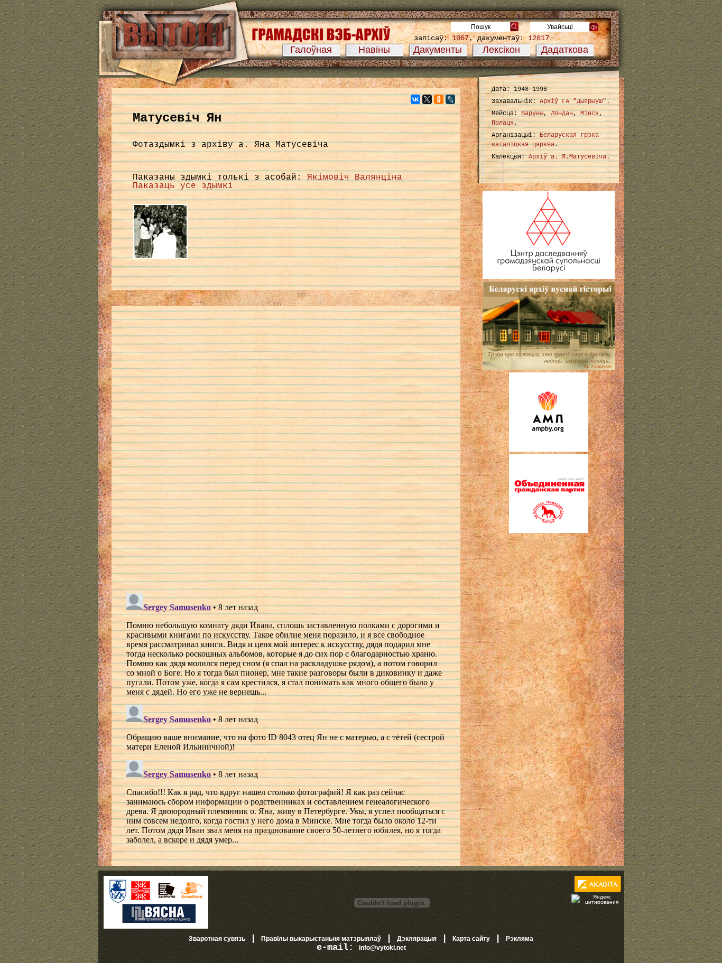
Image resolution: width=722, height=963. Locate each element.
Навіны (374, 49)
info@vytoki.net (382, 947)
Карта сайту (471, 938)
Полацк (503, 123)
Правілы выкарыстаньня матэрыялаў (321, 938)
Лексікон (501, 49)
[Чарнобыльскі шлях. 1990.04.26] (160, 259)
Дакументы (437, 49)
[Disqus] (286, 448)
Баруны (532, 113)
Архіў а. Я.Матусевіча (567, 157)
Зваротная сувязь (217, 938)
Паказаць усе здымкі (183, 186)
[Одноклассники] (438, 99)
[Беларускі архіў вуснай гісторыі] (549, 368)
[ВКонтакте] (415, 99)
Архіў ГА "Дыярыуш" (573, 101)
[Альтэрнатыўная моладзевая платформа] (548, 449)
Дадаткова (564, 49)
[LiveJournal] (450, 99)
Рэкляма (519, 938)
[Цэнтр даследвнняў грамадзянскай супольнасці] (549, 277)
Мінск (589, 113)
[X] (427, 99)
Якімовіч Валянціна (354, 177)
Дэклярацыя (417, 938)
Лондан (562, 113)
